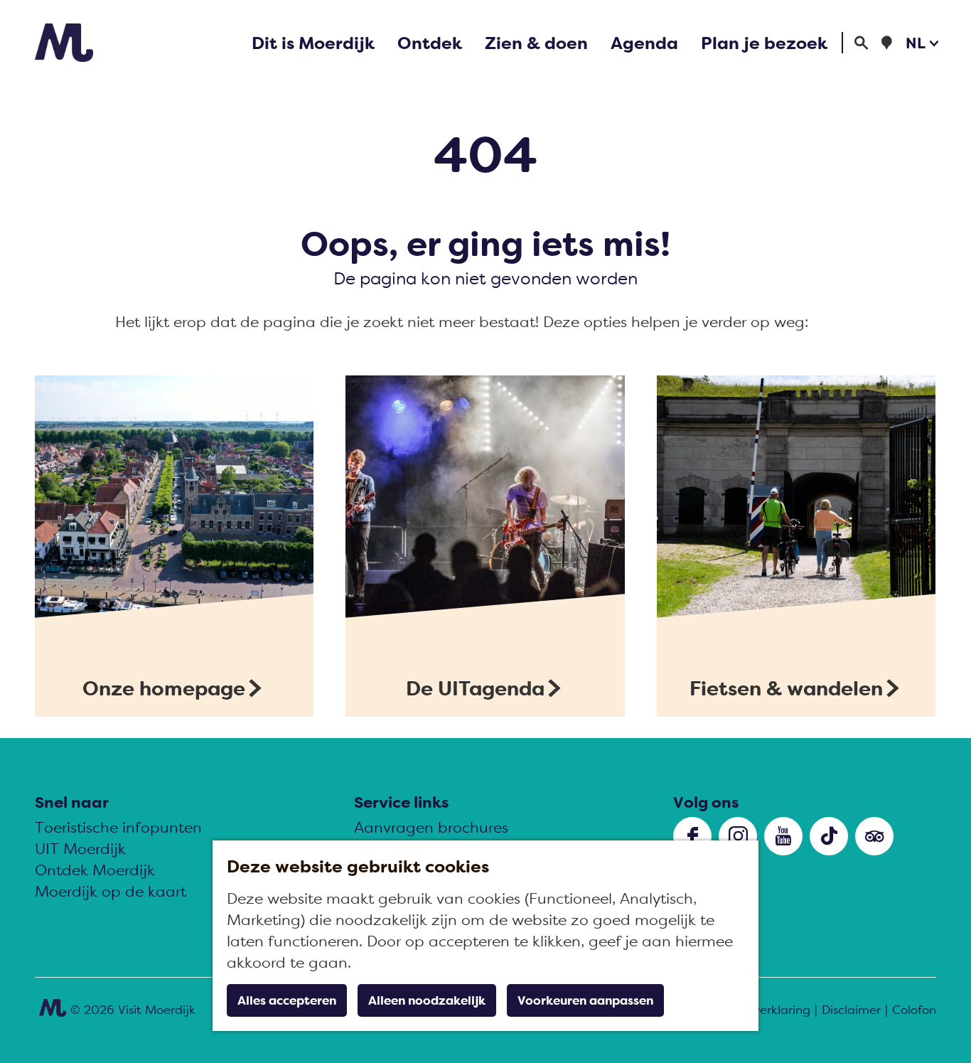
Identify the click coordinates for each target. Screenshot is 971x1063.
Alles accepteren (286, 1000)
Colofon (914, 1010)
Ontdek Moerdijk (95, 870)
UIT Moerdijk (80, 849)
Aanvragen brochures (431, 827)
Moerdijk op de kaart (110, 891)
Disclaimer (851, 1010)
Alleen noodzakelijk (427, 1000)
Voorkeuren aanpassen (585, 1000)
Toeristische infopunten (118, 827)
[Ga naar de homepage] (64, 42)
